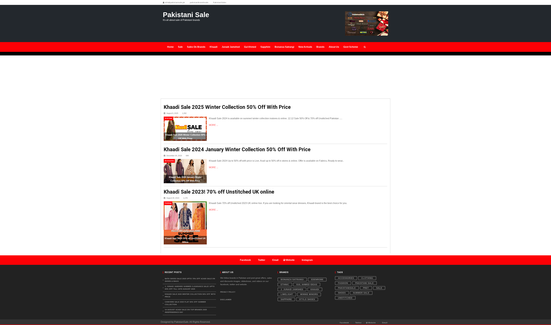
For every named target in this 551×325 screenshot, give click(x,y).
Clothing (367, 278)
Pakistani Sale (364, 283)
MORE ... (213, 125)
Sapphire (286, 299)
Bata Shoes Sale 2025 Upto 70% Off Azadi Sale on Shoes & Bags (190, 280)
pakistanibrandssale (198, 2)
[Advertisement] (275, 77)
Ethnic (285, 284)
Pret (366, 288)
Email (384, 323)
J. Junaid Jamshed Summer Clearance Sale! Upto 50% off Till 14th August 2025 (190, 288)
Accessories (346, 278)
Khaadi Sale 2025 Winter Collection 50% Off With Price (227, 107)
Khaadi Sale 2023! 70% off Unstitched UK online (219, 192)
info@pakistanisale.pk (174, 2)
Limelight (287, 294)
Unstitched (345, 298)
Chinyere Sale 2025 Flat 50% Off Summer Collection (185, 303)
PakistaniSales (219, 2)
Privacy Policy (227, 292)
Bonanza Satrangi (292, 279)
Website (372, 323)
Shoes (342, 293)
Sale (379, 288)
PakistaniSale (347, 288)
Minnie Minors (309, 294)
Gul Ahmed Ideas (306, 284)
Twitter (358, 323)
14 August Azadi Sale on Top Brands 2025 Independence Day (186, 311)
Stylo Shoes (307, 299)
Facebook (344, 323)
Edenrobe (317, 279)
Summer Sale (361, 293)
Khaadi (315, 289)
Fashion (343, 283)
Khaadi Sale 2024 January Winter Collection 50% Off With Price (237, 149)
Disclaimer (225, 299)
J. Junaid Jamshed (292, 289)
